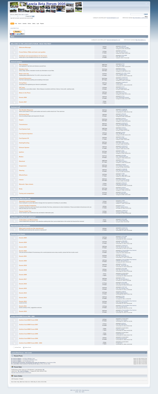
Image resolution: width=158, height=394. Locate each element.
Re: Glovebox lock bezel (122, 115)
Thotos (123, 277)
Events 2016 (23, 283)
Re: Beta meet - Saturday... (123, 311)
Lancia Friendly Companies (27, 205)
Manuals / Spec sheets (26, 184)
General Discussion (25, 78)
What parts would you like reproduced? (31, 228)
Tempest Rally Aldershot (122, 274)
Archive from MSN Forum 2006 (28, 329)
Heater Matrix (120, 83)
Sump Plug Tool (120, 333)
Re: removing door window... (123, 188)
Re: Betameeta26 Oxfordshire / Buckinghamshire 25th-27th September (28, 362)
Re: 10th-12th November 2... (123, 279)
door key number (120, 329)
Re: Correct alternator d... (122, 110)
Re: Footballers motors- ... (122, 74)
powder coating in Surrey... (123, 207)
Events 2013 (23, 297)
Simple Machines (85, 390)
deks (123, 159)
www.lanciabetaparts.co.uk (105, 17)
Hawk (123, 296)
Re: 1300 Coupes (121, 65)
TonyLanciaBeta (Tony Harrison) (129, 250)
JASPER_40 (124, 210)
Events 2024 (23, 242)
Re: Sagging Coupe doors (122, 79)
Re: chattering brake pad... (123, 156)
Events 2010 (23, 311)
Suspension (23, 166)
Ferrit (123, 64)
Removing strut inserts (122, 338)
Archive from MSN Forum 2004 (28, 338)
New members (23, 64)
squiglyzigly (124, 109)
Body (20, 189)
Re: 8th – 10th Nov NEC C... (123, 242)
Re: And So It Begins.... (122, 69)
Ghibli (123, 173)
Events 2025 (23, 238)
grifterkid (124, 291)
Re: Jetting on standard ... (122, 129)
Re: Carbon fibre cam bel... (123, 229)
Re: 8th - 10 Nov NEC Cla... (123, 265)
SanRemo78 (124, 77)
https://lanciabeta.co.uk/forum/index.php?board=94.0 (136, 17)
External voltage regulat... (122, 212)
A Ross (123, 68)
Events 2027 (23, 102)
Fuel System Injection (26, 133)
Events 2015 (23, 288)
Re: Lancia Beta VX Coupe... (123, 47)
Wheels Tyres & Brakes (122, 320)
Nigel (123, 137)
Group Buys (23, 83)
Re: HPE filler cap (121, 133)
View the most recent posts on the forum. (21, 372)
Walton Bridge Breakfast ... (123, 293)
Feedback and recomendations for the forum (33, 56)
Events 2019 (23, 265)
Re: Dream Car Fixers (122, 92)
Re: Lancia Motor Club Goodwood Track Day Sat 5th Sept (25, 363)
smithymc (124, 254)
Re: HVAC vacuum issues (122, 142)
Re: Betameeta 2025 (121, 237)
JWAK (123, 200)
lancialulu (124, 155)
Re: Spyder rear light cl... (122, 161)
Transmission (23, 124)
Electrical (22, 161)
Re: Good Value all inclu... (122, 302)
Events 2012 (23, 301)
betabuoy (124, 164)
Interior (21, 179)
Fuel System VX (24, 138)
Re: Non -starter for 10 (122, 152)
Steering (21, 170)
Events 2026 (23, 97)
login (23, 14)
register (26, 14)
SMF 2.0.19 (72, 390)
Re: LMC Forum (120, 56)
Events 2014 (23, 293)
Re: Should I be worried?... (122, 119)
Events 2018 (23, 270)
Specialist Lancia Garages (27, 201)
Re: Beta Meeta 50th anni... (123, 251)
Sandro (123, 132)
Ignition (21, 152)
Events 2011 (23, 306)
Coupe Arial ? (120, 343)
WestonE (124, 46)
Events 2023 (23, 247)
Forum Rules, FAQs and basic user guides (32, 52)
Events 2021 (23, 256)
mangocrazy (125, 227)
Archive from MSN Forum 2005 (28, 333)
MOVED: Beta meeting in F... (123, 260)
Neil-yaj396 (124, 55)
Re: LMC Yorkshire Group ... (123, 270)
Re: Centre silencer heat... (122, 147)
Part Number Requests (26, 110)
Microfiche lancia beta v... (122, 184)
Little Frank (124, 287)
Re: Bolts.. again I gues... (122, 175)
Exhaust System (24, 147)
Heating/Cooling (24, 143)
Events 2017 (23, 279)
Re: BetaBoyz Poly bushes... (123, 165)
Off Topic (22, 87)
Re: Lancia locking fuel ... (122, 138)
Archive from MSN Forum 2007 (28, 324)
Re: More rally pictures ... (122, 324)
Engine (21, 120)
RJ (43, 369)
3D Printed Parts (24, 114)
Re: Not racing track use (122, 193)
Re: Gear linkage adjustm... (123, 124)
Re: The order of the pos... (122, 52)
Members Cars (23, 69)
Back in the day (24, 73)
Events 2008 (23, 274)
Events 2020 (23, 260)
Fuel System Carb (24, 129)
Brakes (21, 156)
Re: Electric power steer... (122, 170)
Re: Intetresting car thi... (122, 88)
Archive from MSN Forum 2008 (28, 320)
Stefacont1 (124, 183)
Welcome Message (25, 47)
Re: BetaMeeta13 (120, 297)
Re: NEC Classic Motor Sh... (123, 256)
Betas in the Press (24, 93)
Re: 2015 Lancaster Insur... (123, 288)
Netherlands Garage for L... (123, 202)
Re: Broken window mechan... (123, 179)
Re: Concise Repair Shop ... (123, 220)
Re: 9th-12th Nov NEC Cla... (123, 247)
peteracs (124, 50)
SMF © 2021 (78, 390)
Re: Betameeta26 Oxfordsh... (123, 97)
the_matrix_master (126, 73)
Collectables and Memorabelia (28, 220)
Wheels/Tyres (23, 175)
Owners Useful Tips (25, 211)
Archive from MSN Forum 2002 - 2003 (30, 343)
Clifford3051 (124, 241)
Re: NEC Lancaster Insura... (123, 283)
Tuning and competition (26, 193)
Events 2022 (23, 251)
